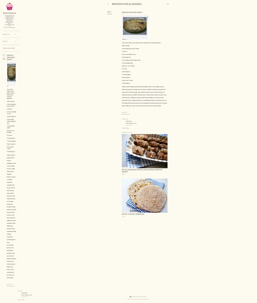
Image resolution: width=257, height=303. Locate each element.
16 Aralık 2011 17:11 (129, 125)
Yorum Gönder (125, 128)
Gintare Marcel (136, 299)
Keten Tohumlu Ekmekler (133, 214)
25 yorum (124, 174)
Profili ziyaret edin (9, 27)
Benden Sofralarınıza (127, 4)
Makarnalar (109, 14)
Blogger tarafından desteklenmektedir (139, 296)
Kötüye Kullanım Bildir (9, 48)
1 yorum (123, 216)
